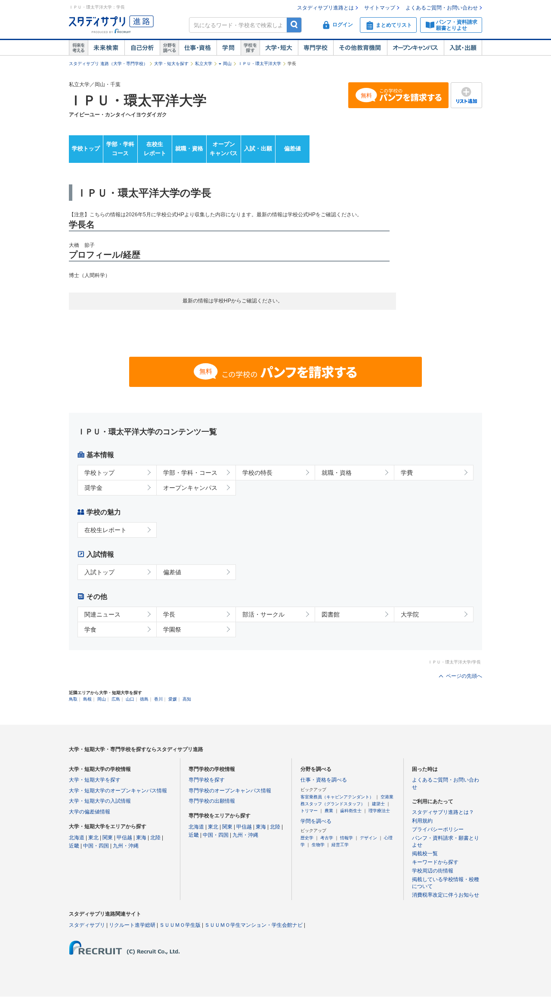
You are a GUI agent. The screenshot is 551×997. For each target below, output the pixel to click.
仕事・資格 (198, 48)
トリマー (309, 810)
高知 (187, 699)
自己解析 (142, 48)
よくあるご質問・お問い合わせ (442, 8)
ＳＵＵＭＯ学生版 (180, 925)
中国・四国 (96, 846)
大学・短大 (279, 48)
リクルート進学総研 (132, 925)
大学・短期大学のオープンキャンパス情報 (118, 791)
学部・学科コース (120, 148)
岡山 (227, 63)
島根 (87, 699)
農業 (329, 810)
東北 (93, 838)
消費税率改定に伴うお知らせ (445, 895)
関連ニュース (102, 614)
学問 (229, 48)
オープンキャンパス (415, 48)
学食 (90, 629)
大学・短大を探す (171, 63)
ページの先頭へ (464, 676)
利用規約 (422, 821)
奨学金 (93, 487)
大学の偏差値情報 (89, 812)
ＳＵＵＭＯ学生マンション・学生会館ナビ (253, 925)
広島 (115, 699)
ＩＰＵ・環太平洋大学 (259, 63)
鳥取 (73, 699)
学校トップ (86, 148)
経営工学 (340, 844)
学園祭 (172, 629)
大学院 (410, 614)
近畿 (74, 846)
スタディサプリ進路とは (325, 8)
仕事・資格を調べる (323, 780)
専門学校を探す (207, 780)
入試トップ (99, 572)
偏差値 (292, 148)
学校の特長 (257, 472)
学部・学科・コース (190, 472)
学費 (407, 472)
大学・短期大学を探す (95, 780)
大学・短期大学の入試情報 (100, 801)
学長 (169, 614)
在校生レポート (155, 148)
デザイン (368, 837)
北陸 (155, 838)
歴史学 (306, 837)
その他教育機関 (360, 48)
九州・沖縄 (126, 846)
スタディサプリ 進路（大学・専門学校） (108, 63)
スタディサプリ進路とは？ (443, 812)
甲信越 (124, 838)
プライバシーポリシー (438, 829)
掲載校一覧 (425, 854)
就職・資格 (189, 148)
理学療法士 (379, 810)
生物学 (318, 844)
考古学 (326, 837)
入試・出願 (463, 48)
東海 (141, 838)
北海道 (76, 838)
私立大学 (203, 63)
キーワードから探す (435, 862)
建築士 (378, 803)
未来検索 (106, 48)
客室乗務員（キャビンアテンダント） (337, 796)
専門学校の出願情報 (212, 801)
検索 (294, 24)
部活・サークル (263, 614)
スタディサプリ (87, 925)
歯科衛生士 (351, 810)
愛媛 (172, 699)
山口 (130, 699)
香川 (158, 699)
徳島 (144, 699)
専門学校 (315, 48)
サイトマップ (379, 8)
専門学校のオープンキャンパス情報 (230, 791)
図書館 (331, 614)
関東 (107, 838)
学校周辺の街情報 (432, 871)
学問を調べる (315, 821)
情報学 (346, 837)
